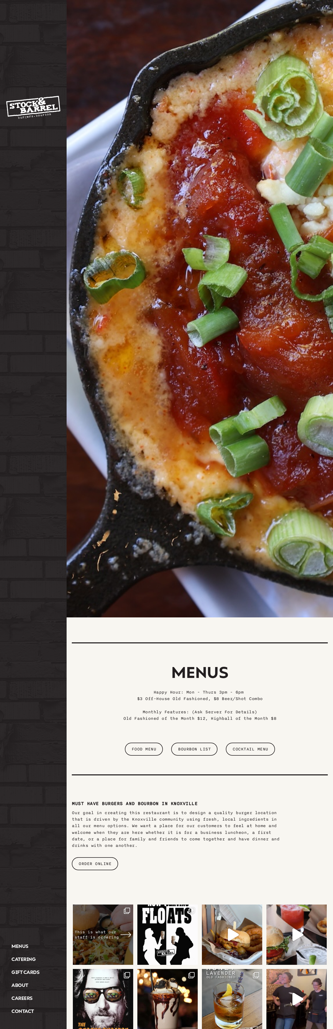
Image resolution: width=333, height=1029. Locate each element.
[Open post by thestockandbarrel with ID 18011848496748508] (167, 935)
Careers (22, 998)
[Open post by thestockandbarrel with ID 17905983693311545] (103, 935)
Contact (22, 1011)
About (19, 985)
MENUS (19, 946)
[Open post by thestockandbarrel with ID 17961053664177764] (296, 935)
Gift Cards (25, 972)
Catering (23, 959)
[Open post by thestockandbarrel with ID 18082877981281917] (232, 935)
